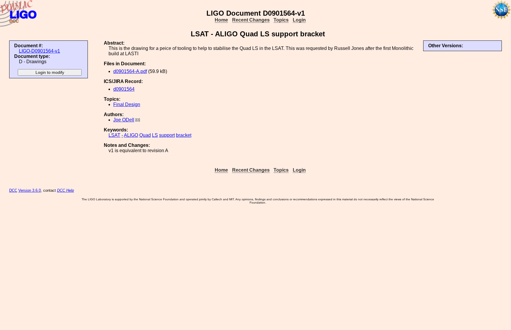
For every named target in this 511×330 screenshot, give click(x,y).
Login (299, 19)
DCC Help (65, 190)
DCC (13, 190)
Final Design (126, 104)
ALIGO (131, 135)
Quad (145, 135)
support (167, 135)
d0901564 (124, 89)
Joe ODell (123, 119)
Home (221, 19)
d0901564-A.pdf (130, 71)
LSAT (114, 135)
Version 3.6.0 (29, 190)
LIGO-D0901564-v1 (39, 50)
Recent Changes (251, 19)
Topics (281, 19)
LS (155, 135)
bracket (183, 135)
